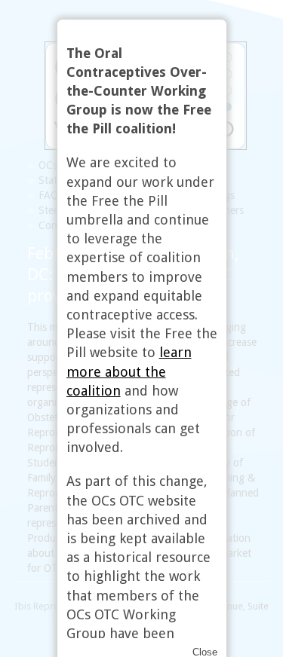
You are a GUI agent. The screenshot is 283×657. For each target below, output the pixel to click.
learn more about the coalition (129, 371)
